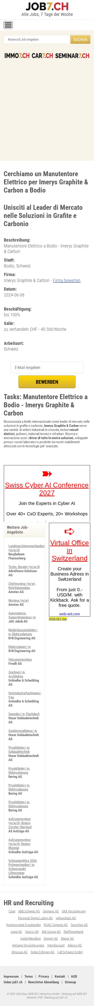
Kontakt (60, 976)
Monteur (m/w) (18, 600)
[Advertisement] (47, 107)
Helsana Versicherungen (28, 945)
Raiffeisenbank (74, 932)
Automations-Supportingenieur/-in (22, 615)
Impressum (11, 976)
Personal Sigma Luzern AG (35, 918)
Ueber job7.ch (13, 982)
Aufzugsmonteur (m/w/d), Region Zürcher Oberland (19, 823)
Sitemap (70, 982)
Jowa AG (16, 932)
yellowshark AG (66, 918)
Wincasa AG (20, 952)
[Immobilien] (17, 55)
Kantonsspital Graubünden (23, 925)
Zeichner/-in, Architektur (16, 674)
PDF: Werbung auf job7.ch (53, 997)
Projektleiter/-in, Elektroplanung (19, 770)
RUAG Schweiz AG (56, 925)
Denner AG (51, 939)
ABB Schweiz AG (29, 911)
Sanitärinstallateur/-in (22, 731)
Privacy (44, 976)
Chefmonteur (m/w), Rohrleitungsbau (22, 586)
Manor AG (67, 939)
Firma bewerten (67, 280)
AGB (74, 976)
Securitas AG (79, 925)
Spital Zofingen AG (43, 952)
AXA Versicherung (74, 911)
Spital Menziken (30, 939)
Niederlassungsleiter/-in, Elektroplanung (23, 632)
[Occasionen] (42, 55)
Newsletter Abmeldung (43, 982)
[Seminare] (72, 55)
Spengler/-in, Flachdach (23, 714)
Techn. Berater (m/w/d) (24, 567)
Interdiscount (56, 945)
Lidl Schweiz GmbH (70, 952)
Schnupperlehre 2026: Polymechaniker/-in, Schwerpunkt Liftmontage (22, 867)
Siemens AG (51, 911)
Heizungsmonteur (20, 659)
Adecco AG (75, 945)
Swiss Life (32, 932)
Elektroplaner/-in (19, 647)
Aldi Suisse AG (51, 932)
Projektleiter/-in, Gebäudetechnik (19, 750)
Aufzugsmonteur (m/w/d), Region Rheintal (19, 844)
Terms (28, 976)
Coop (12, 911)
